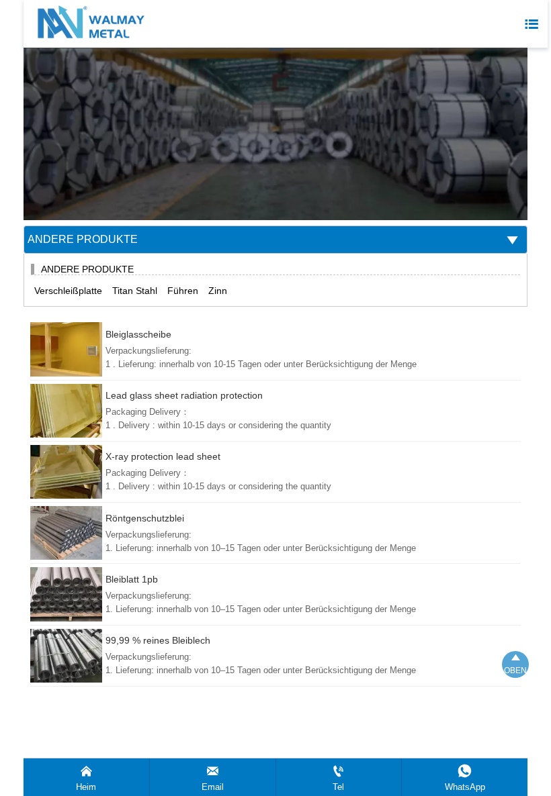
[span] (531, 24)
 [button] (512, 240)
